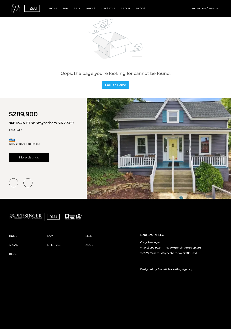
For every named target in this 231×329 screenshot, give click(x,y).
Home (53, 8)
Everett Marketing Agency (175, 269)
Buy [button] (66, 8)
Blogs (140, 8)
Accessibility (123, 290)
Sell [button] (77, 8)
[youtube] (164, 261)
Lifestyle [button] (108, 8)
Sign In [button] (214, 8)
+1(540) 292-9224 (150, 247)
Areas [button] (91, 8)
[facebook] (143, 261)
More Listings (29, 157)
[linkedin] (150, 261)
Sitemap (110, 290)
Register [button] (199, 8)
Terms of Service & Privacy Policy (27, 290)
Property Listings (95, 290)
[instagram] (157, 261)
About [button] (126, 8)
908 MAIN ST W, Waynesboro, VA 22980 (41, 123)
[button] (26, 8)
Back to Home (115, 85)
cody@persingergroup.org (183, 247)
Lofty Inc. (28, 285)
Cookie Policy (53, 290)
